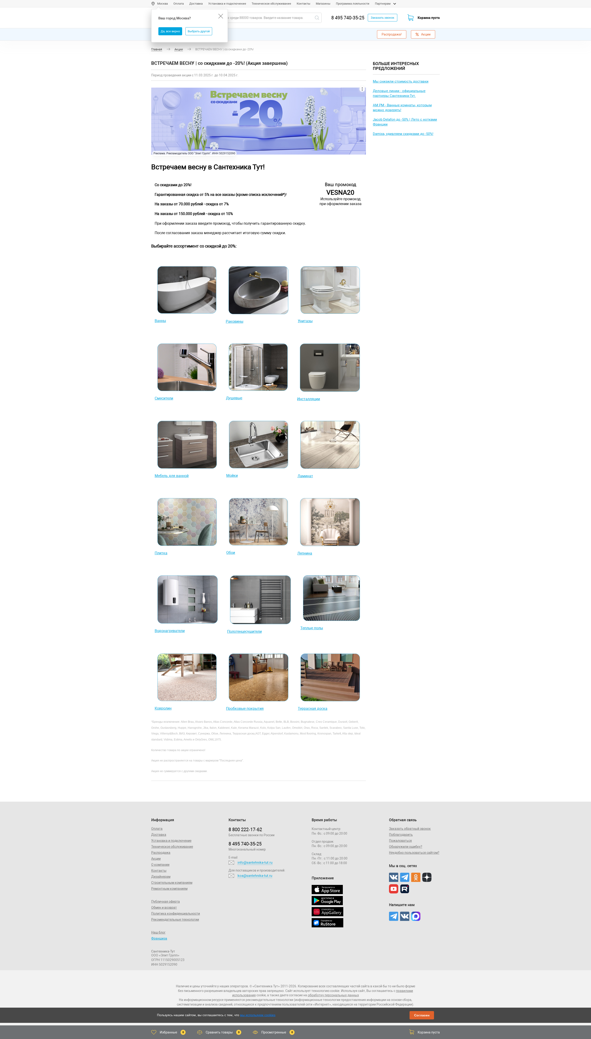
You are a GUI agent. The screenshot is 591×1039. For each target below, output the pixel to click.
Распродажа (160, 852)
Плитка (161, 553)
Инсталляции (308, 399)
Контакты (303, 3)
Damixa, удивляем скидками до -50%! (403, 134)
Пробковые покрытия (245, 708)
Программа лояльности (352, 3)
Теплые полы (311, 628)
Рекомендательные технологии (175, 919)
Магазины (323, 3)
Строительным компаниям (171, 882)
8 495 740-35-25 (347, 18)
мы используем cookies (257, 1015)
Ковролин (163, 708)
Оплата (178, 3)
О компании (160, 864)
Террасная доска (312, 708)
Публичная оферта (165, 901)
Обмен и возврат (164, 907)
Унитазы (305, 321)
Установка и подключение (227, 3)
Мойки (232, 475)
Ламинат (305, 476)
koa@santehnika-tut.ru (255, 876)
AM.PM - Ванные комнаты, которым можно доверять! (402, 107)
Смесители (164, 398)
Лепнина (304, 553)
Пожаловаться (400, 840)
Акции (426, 34)
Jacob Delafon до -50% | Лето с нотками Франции (405, 121)
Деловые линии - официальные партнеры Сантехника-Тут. (399, 93)
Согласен (421, 1015)
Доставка (196, 3)
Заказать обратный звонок (410, 828)
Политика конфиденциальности (175, 913)
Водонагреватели (170, 631)
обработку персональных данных (333, 995)
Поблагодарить (401, 834)
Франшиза (159, 938)
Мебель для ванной (172, 476)
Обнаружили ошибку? (405, 846)
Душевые (234, 398)
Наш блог (158, 932)
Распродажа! (392, 34)
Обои (230, 552)
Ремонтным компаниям (169, 888)
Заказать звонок (382, 17)
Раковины (234, 321)
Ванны (160, 321)
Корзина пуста (429, 18)
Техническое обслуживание (271, 3)
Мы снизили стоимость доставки (400, 81)
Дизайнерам (160, 876)
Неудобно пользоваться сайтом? (414, 852)
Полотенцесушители (244, 631)
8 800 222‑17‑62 (245, 829)
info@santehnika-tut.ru (255, 862)
